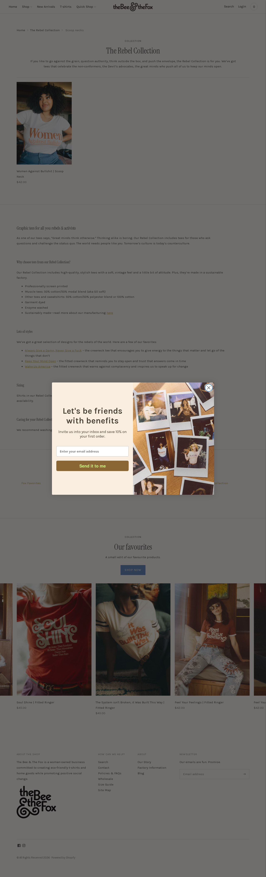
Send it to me (92, 466)
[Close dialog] (208, 387)
